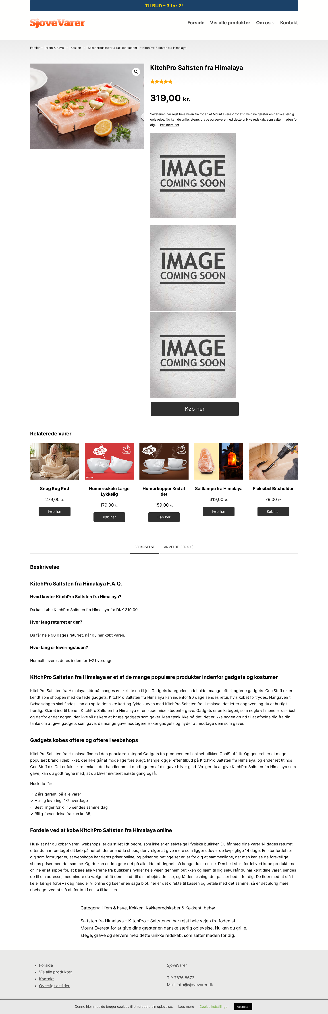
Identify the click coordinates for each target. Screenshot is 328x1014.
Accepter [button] (243, 1006)
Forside (35, 47)
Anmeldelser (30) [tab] (178, 547)
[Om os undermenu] (273, 22)
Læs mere (186, 1006)
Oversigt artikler (54, 985)
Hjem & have (55, 47)
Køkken (76, 47)
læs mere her (169, 125)
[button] (136, 72)
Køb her (195, 409)
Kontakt (46, 979)
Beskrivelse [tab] (145, 547)
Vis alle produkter (55, 972)
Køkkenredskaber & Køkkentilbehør (112, 47)
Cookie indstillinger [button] (214, 1006)
